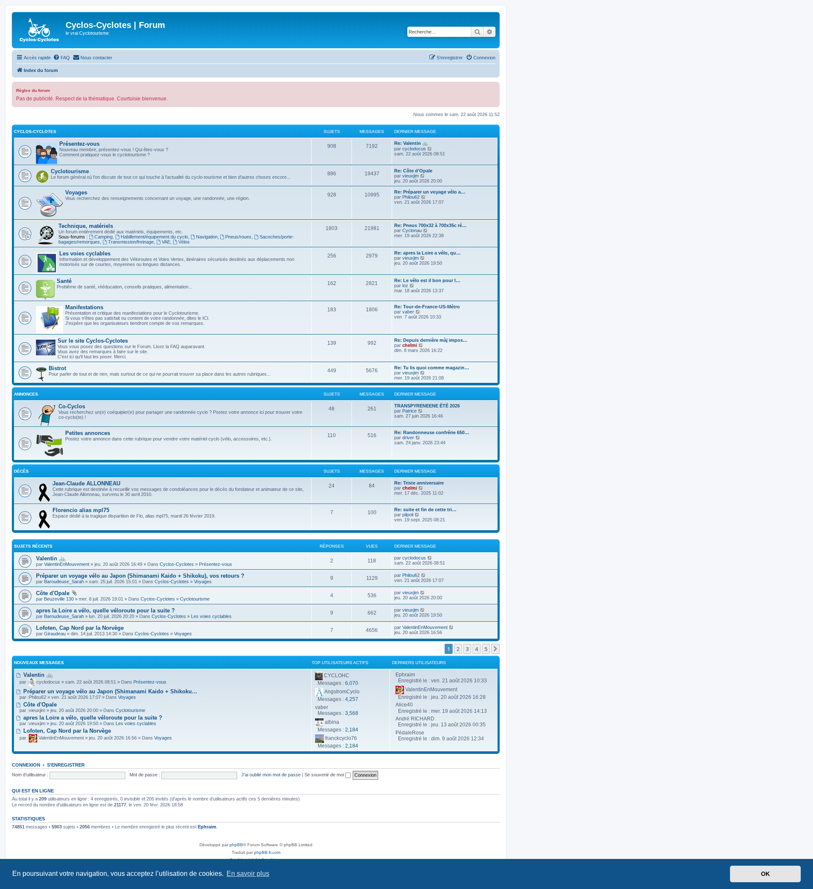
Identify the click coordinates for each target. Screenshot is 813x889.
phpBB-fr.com (267, 852)
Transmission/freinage (131, 241)
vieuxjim (410, 175)
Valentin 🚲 (51, 558)
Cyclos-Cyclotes (35, 131)
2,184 (351, 730)
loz (405, 285)
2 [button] (457, 649)
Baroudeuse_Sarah (64, 581)
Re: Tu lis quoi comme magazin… (431, 367)
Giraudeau (55, 633)
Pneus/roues (238, 236)
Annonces (26, 394)
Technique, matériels (85, 226)
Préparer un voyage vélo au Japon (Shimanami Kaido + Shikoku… (109, 691)
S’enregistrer (66, 764)
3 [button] (467, 649)
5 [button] (485, 649)
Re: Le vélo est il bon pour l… (427, 280)
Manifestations (84, 307)
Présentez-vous (79, 144)
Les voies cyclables (85, 253)
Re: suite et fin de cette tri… (425, 509)
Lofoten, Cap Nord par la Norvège (80, 628)
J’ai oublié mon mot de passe (271, 774)
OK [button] (765, 873)
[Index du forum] (40, 30)
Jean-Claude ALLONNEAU (86, 483)
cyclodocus (414, 148)
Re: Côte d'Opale (413, 170)
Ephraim (207, 826)
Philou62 (411, 196)
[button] (495, 649)
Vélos (184, 241)
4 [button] (476, 649)
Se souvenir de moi (324, 774)
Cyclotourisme (70, 171)
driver (408, 437)
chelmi (409, 345)
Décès (21, 471)
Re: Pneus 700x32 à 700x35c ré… (430, 225)
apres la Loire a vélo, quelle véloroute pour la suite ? (105, 610)
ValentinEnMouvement (66, 564)
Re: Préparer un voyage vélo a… (429, 191)
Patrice (409, 410)
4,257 (351, 699)
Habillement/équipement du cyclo (154, 236)
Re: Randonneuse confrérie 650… (431, 432)
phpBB (236, 844)
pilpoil (407, 514)
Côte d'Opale (52, 593)
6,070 (351, 683)
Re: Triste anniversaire (419, 482)
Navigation (207, 236)
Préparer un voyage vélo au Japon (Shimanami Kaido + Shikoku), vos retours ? (140, 576)
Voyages (76, 192)
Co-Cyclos (71, 406)
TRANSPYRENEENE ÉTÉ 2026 (427, 405)
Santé (64, 281)
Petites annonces (87, 433)
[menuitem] (61, 58)
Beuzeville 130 (59, 598)
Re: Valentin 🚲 (411, 143)
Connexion (26, 764)
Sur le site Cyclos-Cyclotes (93, 341)
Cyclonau (412, 230)
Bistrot (57, 368)
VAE (166, 241)
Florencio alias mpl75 (81, 510)
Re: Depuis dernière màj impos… (430, 340)
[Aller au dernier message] (430, 557)
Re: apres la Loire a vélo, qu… (427, 252)
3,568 (351, 713)
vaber (408, 311)
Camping (103, 236)
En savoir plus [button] (248, 873)
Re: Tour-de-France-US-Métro (427, 306)
